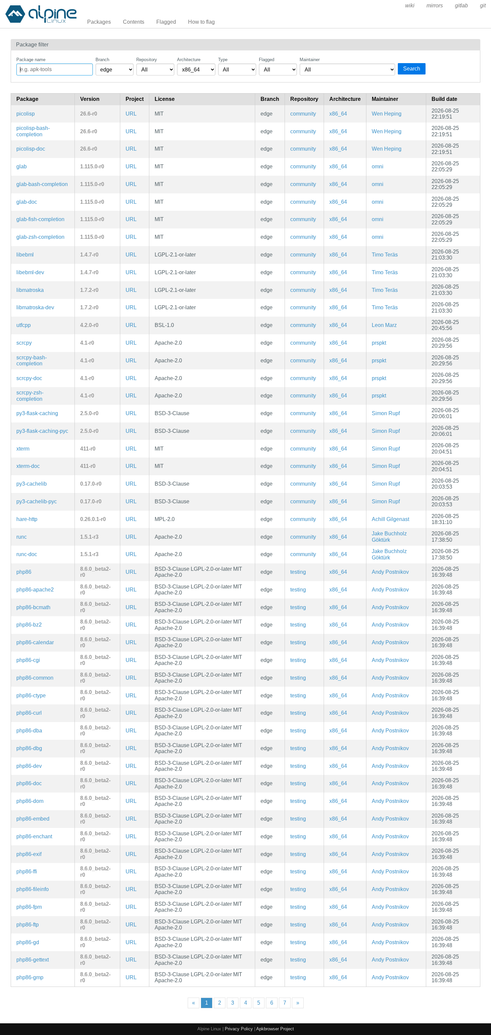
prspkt (379, 343)
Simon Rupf (386, 413)
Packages (99, 22)
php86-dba (29, 730)
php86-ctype (31, 695)
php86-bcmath (33, 607)
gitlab (461, 5)
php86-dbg (29, 748)
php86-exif (28, 854)
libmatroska (30, 290)
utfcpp (23, 325)
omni (377, 166)
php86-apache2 (35, 589)
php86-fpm (29, 907)
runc (21, 537)
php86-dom (29, 801)
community (303, 114)
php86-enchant (34, 836)
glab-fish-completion (40, 219)
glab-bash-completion (42, 184)
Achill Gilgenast (390, 519)
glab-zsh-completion (40, 237)
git (483, 5)
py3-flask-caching (37, 413)
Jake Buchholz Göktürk (389, 536)
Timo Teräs (385, 254)
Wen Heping (386, 114)
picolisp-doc (30, 149)
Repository (146, 59)
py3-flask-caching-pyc (42, 431)
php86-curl (29, 713)
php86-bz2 (29, 625)
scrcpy (24, 343)
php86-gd (27, 942)
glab (21, 166)
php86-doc (29, 783)
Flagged (166, 22)
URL (131, 114)
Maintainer (310, 59)
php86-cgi (28, 660)
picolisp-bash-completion (33, 131)
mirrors (435, 5)
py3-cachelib (31, 484)
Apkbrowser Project (275, 1028)
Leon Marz (384, 325)
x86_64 (338, 114)
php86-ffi (26, 871)
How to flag (201, 22)
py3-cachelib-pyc (36, 501)
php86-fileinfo (32, 889)
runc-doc (26, 554)
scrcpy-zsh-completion (29, 395)
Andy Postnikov (390, 572)
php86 (23, 572)
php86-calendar (35, 642)
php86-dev (29, 766)
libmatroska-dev (35, 307)
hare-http (26, 519)
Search (411, 68)
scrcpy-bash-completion (31, 360)
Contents (133, 22)
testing (298, 572)
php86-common (34, 678)
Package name (30, 59)
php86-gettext (32, 960)
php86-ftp (27, 924)
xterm (22, 449)
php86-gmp (29, 977)
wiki (410, 5)
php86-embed (32, 819)
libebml (25, 254)
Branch (102, 59)
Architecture (188, 59)
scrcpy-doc (29, 378)
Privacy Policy (239, 1028)
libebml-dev (30, 272)
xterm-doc (28, 466)
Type (222, 59)
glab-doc (26, 202)
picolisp (25, 114)
